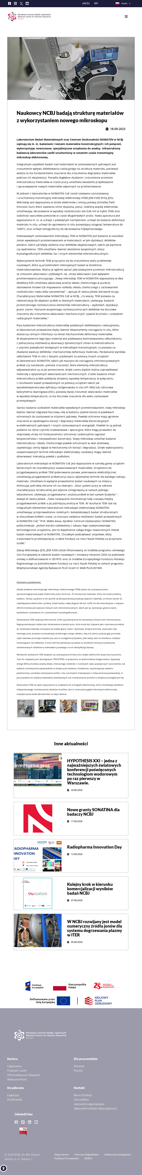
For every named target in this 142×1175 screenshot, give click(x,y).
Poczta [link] (78, 1070)
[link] (3, 1168)
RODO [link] (88, 1158)
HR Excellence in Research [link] (23, 1075)
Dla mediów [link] (81, 1099)
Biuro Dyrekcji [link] (83, 1095)
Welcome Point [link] (17, 1079)
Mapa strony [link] (61, 1154)
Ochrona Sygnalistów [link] (86, 1154)
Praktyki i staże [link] (16, 1070)
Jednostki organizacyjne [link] (89, 1104)
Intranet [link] (79, 1066)
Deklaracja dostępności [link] (117, 1154)
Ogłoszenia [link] (14, 1066)
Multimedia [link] (14, 1099)
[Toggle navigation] (128, 16)
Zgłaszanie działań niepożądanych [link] (95, 1108)
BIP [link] (96, 3)
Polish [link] (124, 3)
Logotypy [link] (13, 1095)
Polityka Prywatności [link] (66, 1158)
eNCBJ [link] (86, 3)
